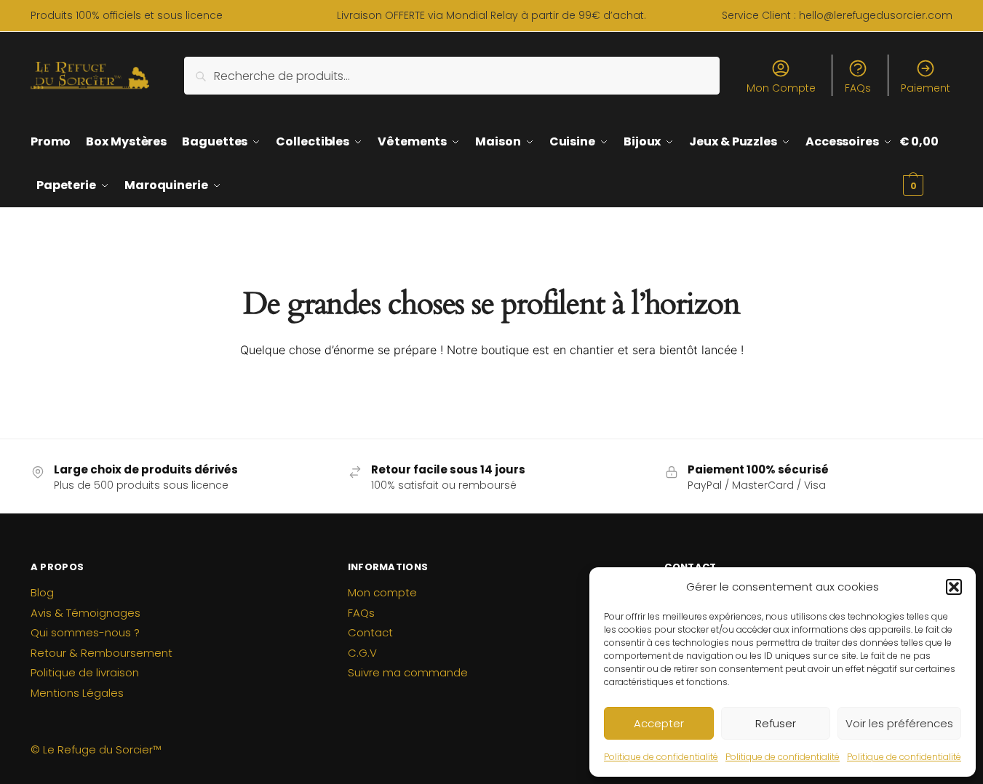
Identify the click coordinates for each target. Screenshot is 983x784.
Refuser (775, 723)
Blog (42, 592)
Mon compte (382, 592)
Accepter (659, 723)
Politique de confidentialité (661, 757)
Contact (370, 632)
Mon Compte (781, 88)
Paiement (925, 88)
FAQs (858, 88)
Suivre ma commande (408, 672)
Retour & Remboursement (101, 652)
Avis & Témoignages (85, 612)
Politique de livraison (85, 672)
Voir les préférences (899, 723)
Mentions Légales (77, 692)
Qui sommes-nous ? (85, 632)
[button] (954, 587)
